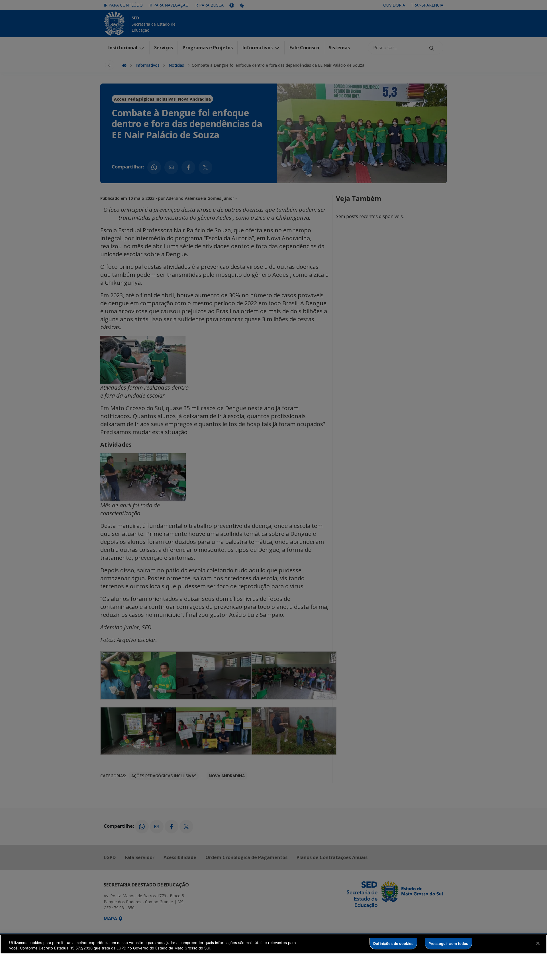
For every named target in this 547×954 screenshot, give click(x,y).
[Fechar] (538, 943)
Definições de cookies (393, 943)
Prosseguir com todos (448, 943)
